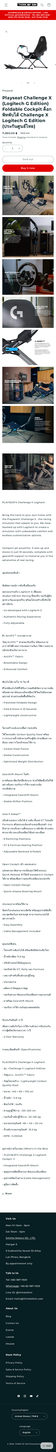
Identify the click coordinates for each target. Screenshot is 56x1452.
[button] (6, 5)
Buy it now (28, 168)
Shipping (21, 137)
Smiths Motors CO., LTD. (21, 1238)
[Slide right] (34, 83)
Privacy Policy (14, 1362)
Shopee (10, 1343)
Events (10, 1330)
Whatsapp (12, 1286)
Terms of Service (15, 1383)
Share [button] (8, 1193)
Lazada (10, 1337)
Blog (8, 1316)
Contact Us (12, 1323)
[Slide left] (21, 83)
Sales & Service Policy (18, 1369)
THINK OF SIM (22, 1444)
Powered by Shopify (39, 1444)
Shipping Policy (15, 1376)
